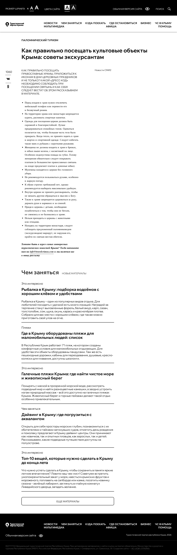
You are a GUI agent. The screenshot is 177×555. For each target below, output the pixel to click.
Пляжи (26, 327)
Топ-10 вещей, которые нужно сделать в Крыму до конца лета (67, 460)
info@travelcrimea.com (42, 251)
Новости (50, 23)
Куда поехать (95, 23)
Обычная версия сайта (21, 535)
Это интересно (32, 283)
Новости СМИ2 (103, 70)
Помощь (164, 26)
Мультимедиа (54, 26)
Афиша (111, 26)
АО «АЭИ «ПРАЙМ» (140, 548)
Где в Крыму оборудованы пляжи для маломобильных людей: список (57, 335)
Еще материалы (67, 501)
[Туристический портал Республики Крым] (15, 24)
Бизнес (146, 23)
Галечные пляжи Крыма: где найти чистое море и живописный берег (67, 375)
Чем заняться (71, 23)
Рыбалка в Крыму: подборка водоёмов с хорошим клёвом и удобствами (60, 291)
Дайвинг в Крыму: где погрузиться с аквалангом (56, 416)
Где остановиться (123, 23)
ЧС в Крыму (163, 23)
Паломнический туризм (39, 40)
